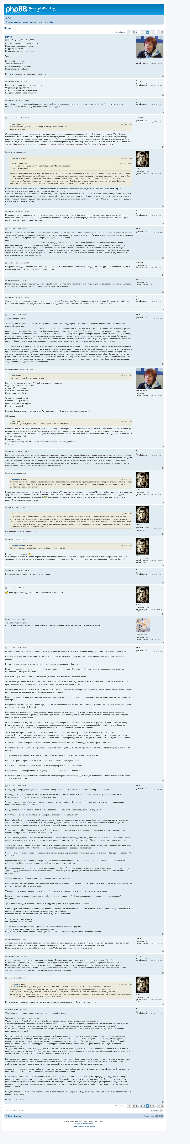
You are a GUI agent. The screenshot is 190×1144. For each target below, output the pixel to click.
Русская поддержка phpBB (84, 1123)
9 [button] (153, 32)
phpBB (79, 1121)
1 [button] (136, 32)
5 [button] (141, 32)
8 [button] (150, 32)
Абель (14, 124)
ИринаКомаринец (19, 545)
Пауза (8, 28)
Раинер (15, 984)
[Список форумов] (17, 9)
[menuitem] (8, 18)
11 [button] (159, 32)
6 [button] (144, 32)
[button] (129, 32)
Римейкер (16, 158)
